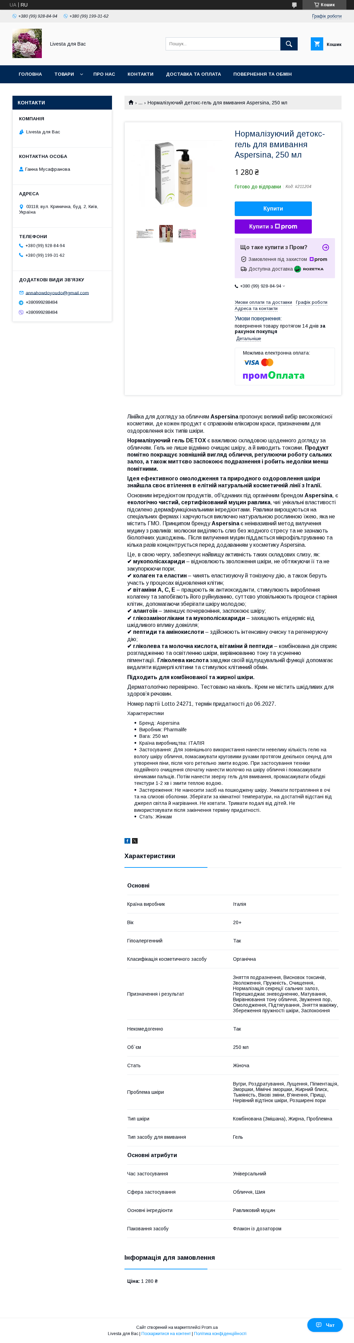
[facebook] (127, 842)
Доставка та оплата (193, 74)
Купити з (261, 226)
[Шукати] (289, 43)
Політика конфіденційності (220, 1333)
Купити (273, 209)
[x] (135, 842)
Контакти (140, 74)
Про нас (104, 74)
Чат (330, 1325)
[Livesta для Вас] (27, 56)
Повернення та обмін (262, 74)
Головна (30, 74)
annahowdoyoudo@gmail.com (57, 292)
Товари (64, 74)
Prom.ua (210, 1327)
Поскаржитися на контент (166, 1333)
